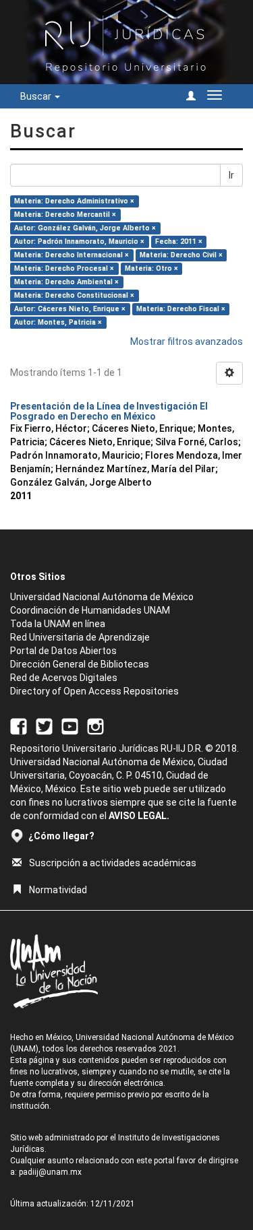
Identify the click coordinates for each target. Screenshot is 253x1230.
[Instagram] (95, 726)
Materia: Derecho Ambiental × (66, 282)
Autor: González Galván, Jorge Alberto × (85, 228)
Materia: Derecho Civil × (181, 255)
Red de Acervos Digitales (63, 677)
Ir (231, 175)
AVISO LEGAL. (139, 815)
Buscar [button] (36, 96)
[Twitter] (44, 726)
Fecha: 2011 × (178, 241)
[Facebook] (18, 726)
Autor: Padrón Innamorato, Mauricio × (79, 241)
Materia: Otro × (151, 268)
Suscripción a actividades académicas (112, 862)
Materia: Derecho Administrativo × (74, 201)
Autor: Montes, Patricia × (58, 322)
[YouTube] (69, 726)
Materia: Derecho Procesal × (64, 268)
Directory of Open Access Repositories (94, 691)
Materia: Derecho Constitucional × (74, 295)
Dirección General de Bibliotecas (79, 664)
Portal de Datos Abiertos (63, 650)
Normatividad (58, 889)
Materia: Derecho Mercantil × (65, 214)
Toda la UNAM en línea (57, 623)
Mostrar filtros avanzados (186, 341)
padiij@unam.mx (50, 1172)
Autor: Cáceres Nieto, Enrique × (69, 308)
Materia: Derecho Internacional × (71, 255)
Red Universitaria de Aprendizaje (80, 637)
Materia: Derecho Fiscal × (180, 308)
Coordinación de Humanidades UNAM (90, 610)
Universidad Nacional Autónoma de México (102, 596)
